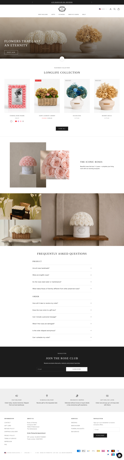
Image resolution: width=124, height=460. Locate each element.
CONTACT (7, 422)
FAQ (5, 444)
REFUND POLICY (9, 428)
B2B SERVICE (75, 431)
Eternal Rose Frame (17, 115)
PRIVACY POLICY (9, 435)
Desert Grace (107, 115)
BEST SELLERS (43, 14)
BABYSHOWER (75, 425)
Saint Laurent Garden (47, 115)
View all (62, 128)
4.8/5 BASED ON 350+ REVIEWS (62, 2)
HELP (84, 14)
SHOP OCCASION (73, 14)
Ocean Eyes (77, 115)
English (27, 452)
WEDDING (74, 422)
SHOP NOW (11, 52)
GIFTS (53, 14)
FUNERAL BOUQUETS (77, 428)
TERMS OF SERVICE (10, 438)
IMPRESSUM (8, 441)
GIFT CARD (7, 425)
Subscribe (77, 369)
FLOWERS (62, 14)
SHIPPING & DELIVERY (11, 431)
